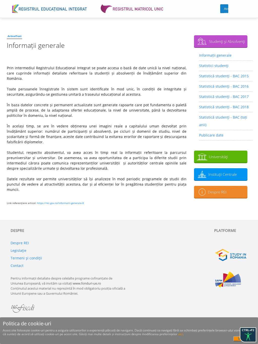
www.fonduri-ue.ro (87, 283)
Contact (17, 265)
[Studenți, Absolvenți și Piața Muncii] (230, 279)
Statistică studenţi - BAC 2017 (224, 96)
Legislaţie (18, 250)
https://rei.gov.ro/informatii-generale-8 (60, 203)
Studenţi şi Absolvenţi (227, 41)
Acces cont (226, 9)
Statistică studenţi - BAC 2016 (224, 86)
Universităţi (218, 156)
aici (180, 334)
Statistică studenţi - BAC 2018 (224, 107)
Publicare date (211, 135)
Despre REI (217, 191)
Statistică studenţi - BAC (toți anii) (223, 121)
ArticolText (14, 36)
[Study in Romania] (230, 255)
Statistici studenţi (214, 65)
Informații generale (215, 55)
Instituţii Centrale (222, 174)
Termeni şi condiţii (26, 258)
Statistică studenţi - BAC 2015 (224, 76)
